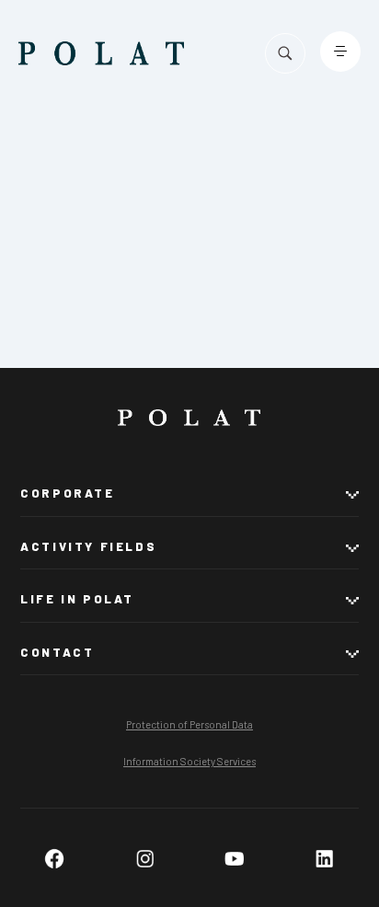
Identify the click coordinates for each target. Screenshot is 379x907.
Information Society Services (189, 761)
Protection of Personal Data (189, 724)
